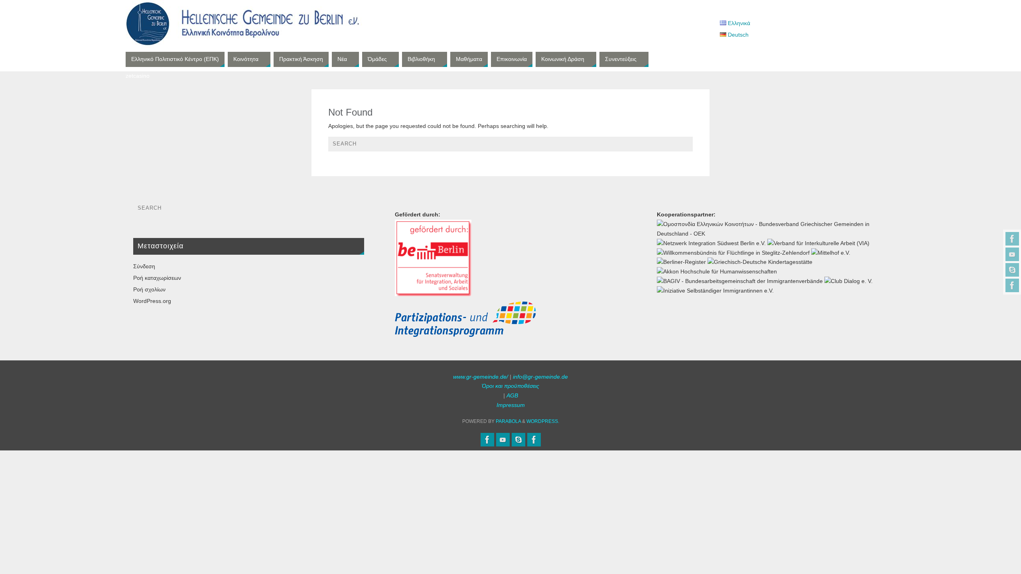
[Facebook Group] (1012, 285)
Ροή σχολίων (149, 289)
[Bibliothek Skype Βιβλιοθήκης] (1012, 270)
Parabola (508, 421)
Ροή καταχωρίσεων (157, 278)
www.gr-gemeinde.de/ (480, 376)
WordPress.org (152, 301)
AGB (512, 395)
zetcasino (138, 76)
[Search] (683, 146)
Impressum (511, 405)
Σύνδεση (144, 266)
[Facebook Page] (1012, 239)
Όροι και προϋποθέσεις (510, 386)
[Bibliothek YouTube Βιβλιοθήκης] (1012, 254)
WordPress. (542, 421)
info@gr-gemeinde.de (540, 376)
